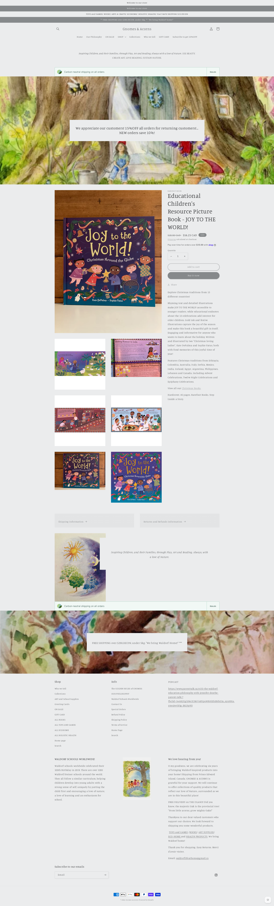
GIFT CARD (60, 714)
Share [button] (174, 285)
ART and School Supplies (67, 699)
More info (213, 72)
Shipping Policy (119, 719)
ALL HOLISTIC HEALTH (65, 735)
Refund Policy (118, 714)
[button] (58, 29)
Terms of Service (119, 725)
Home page (60, 740)
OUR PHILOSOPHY (120, 693)
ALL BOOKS (60, 719)
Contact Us (116, 704)
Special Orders (118, 709)
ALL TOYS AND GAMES (65, 725)
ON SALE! (59, 709)
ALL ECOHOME (62, 730)
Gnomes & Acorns (132, 900)
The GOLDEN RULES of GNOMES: (126, 688)
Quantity (172, 250)
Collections (60, 693)
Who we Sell (60, 688)
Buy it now (194, 275)
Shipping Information (70, 521)
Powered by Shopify (146, 900)
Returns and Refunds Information (163, 521)
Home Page (117, 730)
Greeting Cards (62, 704)
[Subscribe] (105, 874)
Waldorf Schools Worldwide (125, 699)
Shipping (172, 239)
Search (58, 745)
